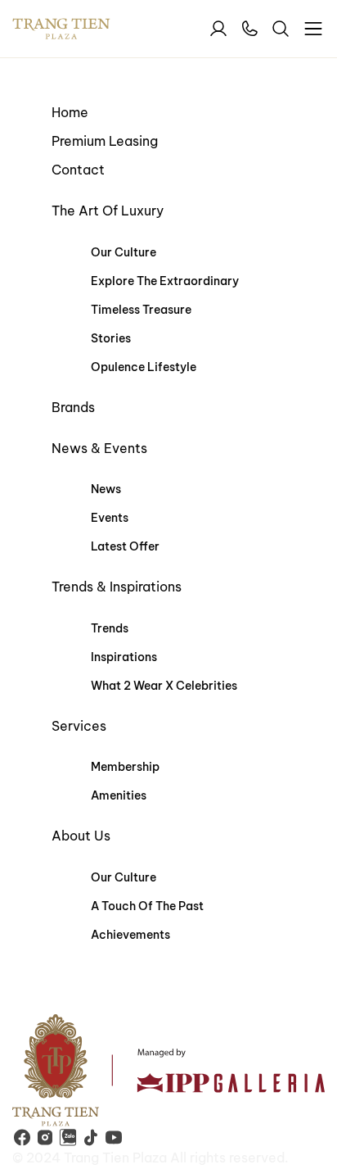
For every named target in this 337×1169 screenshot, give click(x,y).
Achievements (130, 934)
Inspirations (124, 657)
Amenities (118, 795)
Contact (78, 169)
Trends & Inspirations (117, 586)
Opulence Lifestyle (143, 367)
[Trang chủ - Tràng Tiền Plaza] (77, 29)
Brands (73, 407)
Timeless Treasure (141, 309)
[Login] (218, 29)
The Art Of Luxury (108, 210)
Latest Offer (125, 546)
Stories (111, 338)
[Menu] (313, 28)
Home (70, 112)
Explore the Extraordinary (165, 281)
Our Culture (123, 252)
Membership (125, 766)
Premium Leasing (105, 141)
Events (109, 517)
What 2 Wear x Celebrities (164, 685)
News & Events (99, 448)
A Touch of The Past (147, 906)
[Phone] (249, 29)
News (106, 489)
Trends (109, 628)
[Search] (280, 29)
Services (79, 726)
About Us (81, 835)
